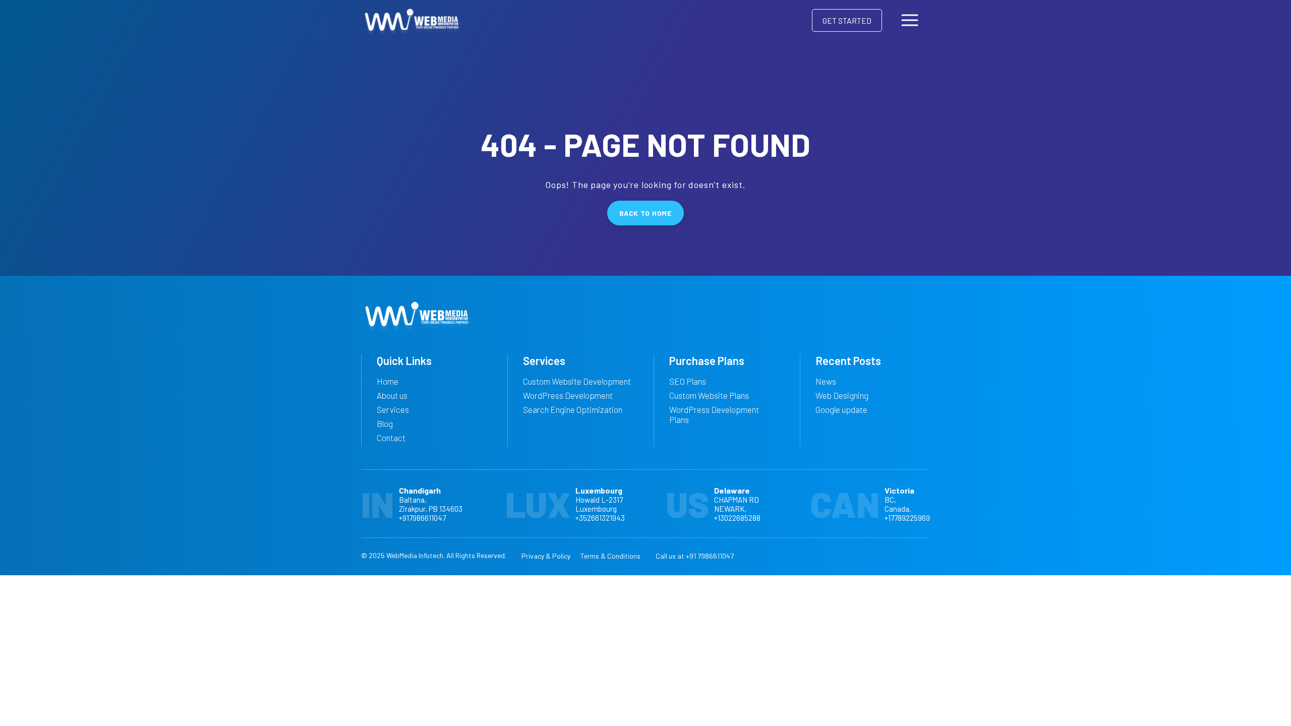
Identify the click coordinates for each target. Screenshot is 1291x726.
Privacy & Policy (545, 556)
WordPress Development (568, 395)
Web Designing (841, 395)
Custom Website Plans (709, 395)
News (825, 381)
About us (392, 395)
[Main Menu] (910, 20)
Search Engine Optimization (572, 409)
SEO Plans (687, 381)
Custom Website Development (577, 381)
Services (393, 409)
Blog (385, 423)
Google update (841, 409)
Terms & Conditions (610, 556)
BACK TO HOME (645, 213)
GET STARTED (847, 20)
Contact (391, 438)
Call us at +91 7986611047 (695, 556)
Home (387, 381)
